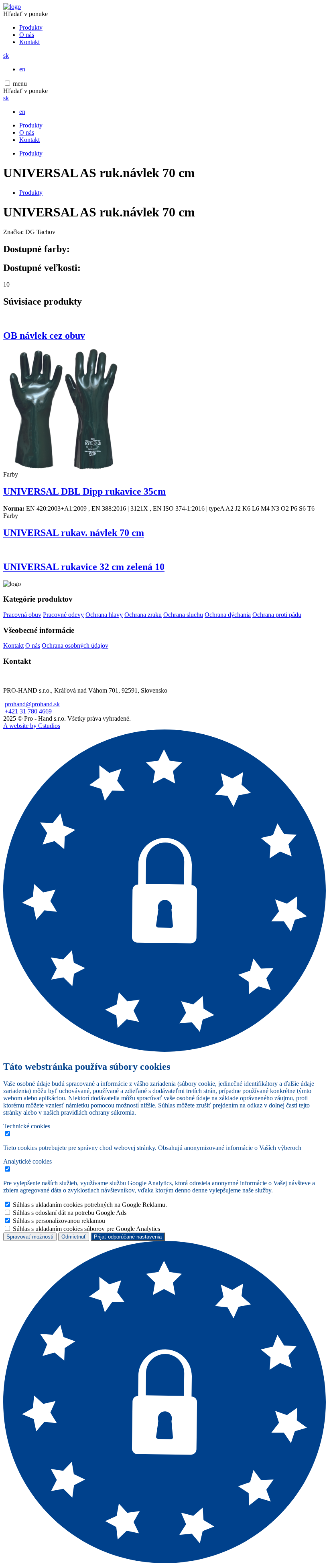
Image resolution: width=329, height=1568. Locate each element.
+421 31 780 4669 (28, 711)
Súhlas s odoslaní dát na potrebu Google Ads (69, 1212)
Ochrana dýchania (228, 614)
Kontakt (29, 41)
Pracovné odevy (63, 614)
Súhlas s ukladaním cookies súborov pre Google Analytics (86, 1228)
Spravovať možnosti (29, 1237)
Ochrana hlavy (104, 614)
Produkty (31, 27)
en (22, 69)
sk (6, 55)
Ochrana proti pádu (276, 614)
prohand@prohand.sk (32, 704)
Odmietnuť (73, 1237)
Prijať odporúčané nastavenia (128, 1237)
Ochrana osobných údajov (75, 645)
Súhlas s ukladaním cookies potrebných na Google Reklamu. (90, 1204)
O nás (26, 34)
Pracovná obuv (22, 614)
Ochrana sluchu (183, 614)
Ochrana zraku (143, 614)
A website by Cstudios (31, 725)
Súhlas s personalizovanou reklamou (59, 1220)
